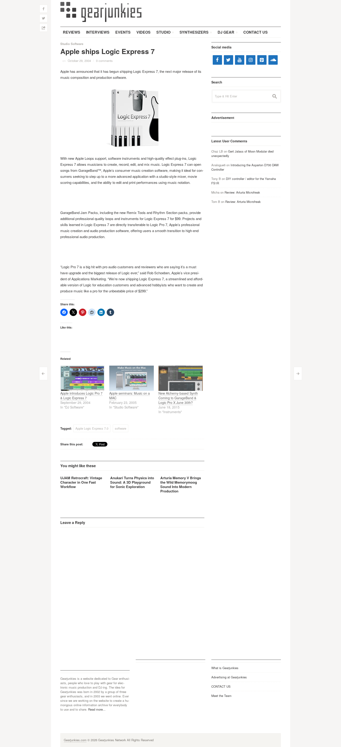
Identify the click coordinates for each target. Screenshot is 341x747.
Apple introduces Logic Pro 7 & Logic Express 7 (81, 395)
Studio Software (71, 44)
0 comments (104, 60)
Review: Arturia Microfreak (242, 192)
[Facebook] (217, 60)
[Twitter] (228, 60)
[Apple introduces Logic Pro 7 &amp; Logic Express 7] (82, 378)
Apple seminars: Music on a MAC (129, 395)
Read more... (97, 709)
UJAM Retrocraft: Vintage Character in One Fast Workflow (81, 482)
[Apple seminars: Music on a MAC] (131, 378)
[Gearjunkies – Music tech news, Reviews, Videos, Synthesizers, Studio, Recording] (101, 11)
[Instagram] (250, 60)
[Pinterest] (262, 60)
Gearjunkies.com (75, 740)
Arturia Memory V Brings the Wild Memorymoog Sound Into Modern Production (180, 484)
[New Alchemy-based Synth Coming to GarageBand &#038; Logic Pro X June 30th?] (180, 378)
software (120, 428)
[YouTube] (239, 60)
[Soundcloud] (273, 60)
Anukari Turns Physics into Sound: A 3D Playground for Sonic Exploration (132, 482)
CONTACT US (221, 686)
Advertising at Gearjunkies (229, 677)
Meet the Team (221, 695)
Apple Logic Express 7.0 (91, 428)
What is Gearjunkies (224, 668)
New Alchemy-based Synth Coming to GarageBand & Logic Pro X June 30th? (178, 398)
